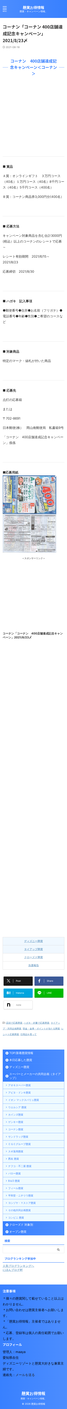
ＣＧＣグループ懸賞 (19, 1143)
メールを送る (25, 1375)
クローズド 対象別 (21, 1224)
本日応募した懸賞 (20, 1060)
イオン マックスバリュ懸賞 (23, 1099)
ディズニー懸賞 (33, 941)
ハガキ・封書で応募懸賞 (36, 1022)
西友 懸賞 (13, 1158)
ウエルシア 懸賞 (17, 1107)
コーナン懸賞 (15, 1129)
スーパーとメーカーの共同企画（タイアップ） (35, 1076)
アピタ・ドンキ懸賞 (19, 1092)
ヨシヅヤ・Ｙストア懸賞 (22, 1202)
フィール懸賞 (15, 1188)
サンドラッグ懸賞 (18, 1136)
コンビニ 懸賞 (16, 1217)
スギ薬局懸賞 (15, 1151)
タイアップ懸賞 (33, 949)
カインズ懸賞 (15, 1114)
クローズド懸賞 (33, 957)
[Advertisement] (33, 115)
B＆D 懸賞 (14, 1180)
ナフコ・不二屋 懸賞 (19, 1166)
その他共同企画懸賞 (19, 1210)
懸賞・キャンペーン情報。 (33, 1398)
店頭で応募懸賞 (14, 1022)
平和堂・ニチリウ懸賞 (20, 1195)
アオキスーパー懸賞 (19, 1085)
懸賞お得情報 (33, 7)
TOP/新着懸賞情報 (21, 1053)
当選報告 (33, 965)
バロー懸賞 (14, 1173)
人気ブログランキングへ (18, 1266)
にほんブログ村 (13, 1270)
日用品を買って (28, 1034)
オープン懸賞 (17, 1231)
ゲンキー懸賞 (15, 1121)
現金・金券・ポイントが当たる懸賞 (41, 1028)
